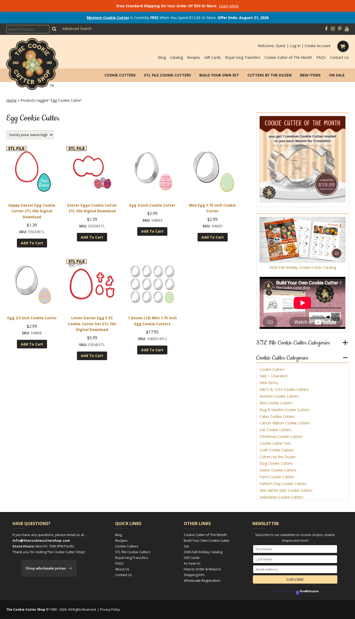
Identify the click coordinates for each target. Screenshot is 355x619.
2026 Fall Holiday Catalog (203, 552)
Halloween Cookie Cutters (281, 497)
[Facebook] (326, 29)
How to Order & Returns (202, 569)
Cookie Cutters (120, 75)
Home (11, 100)
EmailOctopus (309, 591)
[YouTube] (347, 29)
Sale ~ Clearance (274, 375)
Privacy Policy (110, 609)
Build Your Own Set (219, 75)
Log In (295, 45)
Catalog (176, 57)
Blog (162, 57)
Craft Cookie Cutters (277, 450)
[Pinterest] (339, 29)
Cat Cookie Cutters (275, 429)
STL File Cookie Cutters (167, 75)
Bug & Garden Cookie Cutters (285, 409)
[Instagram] (333, 29)
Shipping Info (194, 574)
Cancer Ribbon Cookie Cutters (285, 422)
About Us (122, 569)
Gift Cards (212, 57)
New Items (310, 75)
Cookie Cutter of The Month (288, 57)
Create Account (318, 45)
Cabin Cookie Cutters (277, 416)
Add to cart (32, 242)
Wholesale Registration (202, 580)
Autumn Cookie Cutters (279, 396)
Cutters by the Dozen (269, 75)
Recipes (193, 57)
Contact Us (339, 57)
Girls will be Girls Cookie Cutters (286, 490)
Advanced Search (77, 28)
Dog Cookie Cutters (276, 463)
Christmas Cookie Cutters (281, 436)
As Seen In (192, 563)
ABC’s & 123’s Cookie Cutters (284, 389)
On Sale (337, 75)
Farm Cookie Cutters (277, 476)
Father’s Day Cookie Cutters (283, 483)
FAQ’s (321, 57)
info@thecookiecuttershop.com (41, 540)
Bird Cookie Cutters (276, 402)
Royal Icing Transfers (242, 57)
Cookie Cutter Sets (275, 443)
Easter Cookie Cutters (278, 470)
